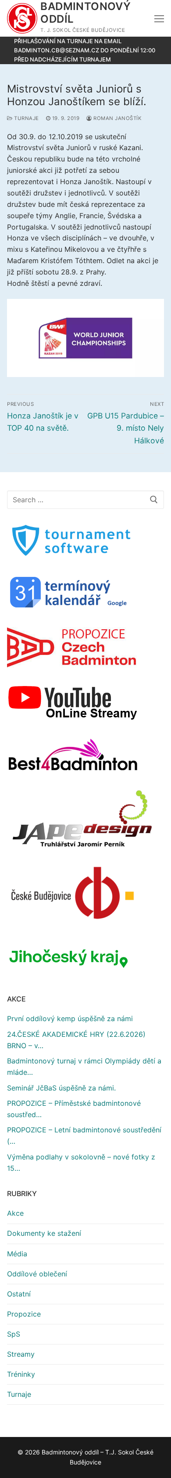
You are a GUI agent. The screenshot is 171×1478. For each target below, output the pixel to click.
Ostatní (19, 1293)
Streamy (21, 1354)
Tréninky (21, 1374)
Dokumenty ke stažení (44, 1233)
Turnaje (26, 118)
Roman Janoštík (117, 118)
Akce (15, 1213)
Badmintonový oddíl (85, 12)
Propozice (24, 1314)
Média (17, 1253)
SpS (13, 1334)
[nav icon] (159, 18)
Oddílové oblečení (37, 1273)
